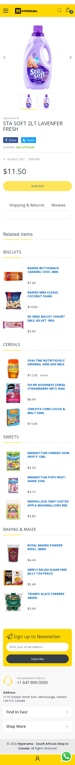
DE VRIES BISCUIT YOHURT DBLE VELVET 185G (46, 318)
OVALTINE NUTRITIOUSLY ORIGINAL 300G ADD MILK (46, 362)
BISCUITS (12, 252)
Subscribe (37, 659)
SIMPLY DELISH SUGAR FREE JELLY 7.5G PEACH (47, 571)
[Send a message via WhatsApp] (66, 756)
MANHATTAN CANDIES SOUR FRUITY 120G (48, 455)
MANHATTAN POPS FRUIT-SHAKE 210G (47, 479)
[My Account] (37, 760)
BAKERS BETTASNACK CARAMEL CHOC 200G (43, 270)
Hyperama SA (11, 118)
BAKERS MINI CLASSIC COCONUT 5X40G (43, 294)
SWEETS (11, 437)
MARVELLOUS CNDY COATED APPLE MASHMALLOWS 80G (48, 503)
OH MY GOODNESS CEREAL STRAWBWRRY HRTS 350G (47, 387)
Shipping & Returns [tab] (26, 205)
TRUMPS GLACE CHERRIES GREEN (46, 596)
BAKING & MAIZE (19, 529)
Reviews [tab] (58, 205)
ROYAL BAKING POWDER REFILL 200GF (45, 547)
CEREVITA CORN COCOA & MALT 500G (46, 411)
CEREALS (11, 344)
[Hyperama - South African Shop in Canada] (25, 10)
